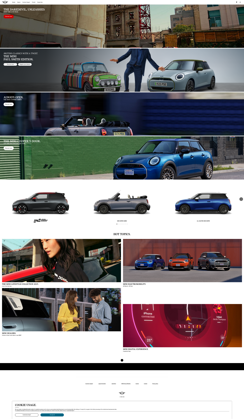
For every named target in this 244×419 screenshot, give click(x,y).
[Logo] (122, 393)
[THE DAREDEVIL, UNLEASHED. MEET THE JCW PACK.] (122, 26)
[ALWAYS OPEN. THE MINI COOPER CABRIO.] (122, 114)
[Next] (241, 199)
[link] (26, 2)
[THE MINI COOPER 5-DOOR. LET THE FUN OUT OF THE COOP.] (122, 158)
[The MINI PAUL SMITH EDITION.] (122, 70)
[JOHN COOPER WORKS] (40, 203)
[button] (240, 2)
